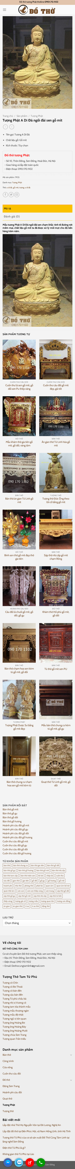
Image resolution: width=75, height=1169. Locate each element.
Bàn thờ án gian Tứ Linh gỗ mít (19, 500)
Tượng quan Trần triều (14, 1038)
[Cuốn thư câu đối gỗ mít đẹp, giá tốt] (55, 359)
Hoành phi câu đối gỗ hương (17, 837)
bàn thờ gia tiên (37, 865)
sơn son (21, 891)
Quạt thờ (7, 1098)
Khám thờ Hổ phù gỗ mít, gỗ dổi (55, 613)
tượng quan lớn (47, 901)
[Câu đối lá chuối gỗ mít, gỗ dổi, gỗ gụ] (19, 586)
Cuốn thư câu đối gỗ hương (17, 853)
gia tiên (26, 880)
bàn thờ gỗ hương (25, 870)
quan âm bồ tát (63, 885)
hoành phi (8, 885)
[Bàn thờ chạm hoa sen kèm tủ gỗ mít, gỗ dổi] (19, 643)
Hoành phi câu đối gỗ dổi (16, 833)
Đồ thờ (6, 1079)
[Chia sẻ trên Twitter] (11, 194)
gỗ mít (15, 187)
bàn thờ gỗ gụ (9, 870)
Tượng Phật (37, 115)
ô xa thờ (35, 906)
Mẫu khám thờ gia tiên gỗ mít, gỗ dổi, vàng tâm (19, 443)
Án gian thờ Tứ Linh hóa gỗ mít (56, 443)
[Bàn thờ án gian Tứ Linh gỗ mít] (19, 473)
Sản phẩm (22, 115)
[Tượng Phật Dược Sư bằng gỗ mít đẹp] (19, 699)
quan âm (49, 885)
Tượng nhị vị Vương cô (14, 1002)
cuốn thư (59, 875)
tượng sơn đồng (63, 901)
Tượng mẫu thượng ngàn (16, 1010)
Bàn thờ (7, 1054)
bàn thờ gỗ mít (42, 870)
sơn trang (50, 891)
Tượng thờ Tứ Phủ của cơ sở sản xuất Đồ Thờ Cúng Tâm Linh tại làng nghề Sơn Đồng (36, 1139)
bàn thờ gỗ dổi (53, 865)
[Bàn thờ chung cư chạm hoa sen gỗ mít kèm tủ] (19, 756)
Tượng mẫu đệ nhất (13, 1014)
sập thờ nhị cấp (40, 896)
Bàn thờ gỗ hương (12, 821)
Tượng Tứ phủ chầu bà (14, 998)
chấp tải (49, 875)
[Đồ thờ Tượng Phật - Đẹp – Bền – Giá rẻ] (37, 9)
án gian (7, 906)
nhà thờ (18, 885)
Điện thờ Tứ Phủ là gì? (14, 1147)
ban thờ (7, 865)
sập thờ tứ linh (56, 896)
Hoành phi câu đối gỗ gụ (15, 829)
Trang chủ (8, 115)
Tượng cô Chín (10, 982)
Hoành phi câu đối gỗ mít (16, 825)
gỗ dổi (34, 880)
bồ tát (40, 875)
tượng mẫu (33, 901)
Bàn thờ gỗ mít (10, 809)
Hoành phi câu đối (12, 1092)
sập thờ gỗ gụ (9, 896)
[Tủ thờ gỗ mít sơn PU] (55, 643)
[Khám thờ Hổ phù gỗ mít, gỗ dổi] (55, 586)
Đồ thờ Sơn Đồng (46, 1164)
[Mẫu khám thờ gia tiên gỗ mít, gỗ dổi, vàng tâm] (19, 416)
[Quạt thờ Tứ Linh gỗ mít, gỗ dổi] (55, 756)
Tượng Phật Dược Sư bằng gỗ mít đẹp (19, 727)
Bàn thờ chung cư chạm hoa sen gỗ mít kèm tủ (19, 783)
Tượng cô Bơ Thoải (12, 986)
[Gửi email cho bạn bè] (16, 194)
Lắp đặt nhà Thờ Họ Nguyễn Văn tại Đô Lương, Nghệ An (32, 1125)
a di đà (9, 187)
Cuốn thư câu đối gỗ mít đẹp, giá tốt (56, 387)
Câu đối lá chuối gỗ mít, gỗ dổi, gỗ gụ (19, 613)
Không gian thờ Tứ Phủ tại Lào (18, 1154)
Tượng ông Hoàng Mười (15, 1030)
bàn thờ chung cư (20, 865)
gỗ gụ (42, 880)
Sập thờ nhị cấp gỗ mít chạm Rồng (56, 557)
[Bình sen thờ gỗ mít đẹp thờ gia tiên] (19, 529)
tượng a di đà (24, 187)
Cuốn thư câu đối (12, 1073)
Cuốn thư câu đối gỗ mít (15, 841)
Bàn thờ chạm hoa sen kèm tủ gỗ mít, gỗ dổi (19, 670)
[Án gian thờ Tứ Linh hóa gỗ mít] (55, 416)
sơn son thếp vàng (35, 891)
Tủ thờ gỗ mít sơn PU (55, 669)
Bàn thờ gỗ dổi (10, 817)
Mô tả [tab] (7, 208)
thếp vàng (8, 901)
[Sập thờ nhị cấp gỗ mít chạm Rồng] (55, 529)
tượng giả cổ (20, 901)
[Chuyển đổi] (71, 1055)
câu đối (7, 880)
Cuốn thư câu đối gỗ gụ (15, 845)
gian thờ (16, 880)
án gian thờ (17, 906)
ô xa (27, 906)
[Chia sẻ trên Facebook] (5, 194)
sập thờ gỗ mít (24, 896)
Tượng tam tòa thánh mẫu (17, 1006)
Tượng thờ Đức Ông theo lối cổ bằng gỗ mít (55, 500)
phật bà (39, 885)
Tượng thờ (8, 1111)
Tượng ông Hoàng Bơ (14, 1022)
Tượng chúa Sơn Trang (14, 1034)
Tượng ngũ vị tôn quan (14, 1018)
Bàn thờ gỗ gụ (10, 813)
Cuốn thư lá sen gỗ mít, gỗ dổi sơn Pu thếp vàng (19, 387)
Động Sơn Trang (11, 1086)
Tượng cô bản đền (12, 990)
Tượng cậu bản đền (13, 994)
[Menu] (4, 10)
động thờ (46, 906)
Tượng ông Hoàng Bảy (14, 1026)
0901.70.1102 (51, 1)
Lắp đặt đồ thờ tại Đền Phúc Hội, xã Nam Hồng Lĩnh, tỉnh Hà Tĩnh (37, 1131)
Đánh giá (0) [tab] (12, 216)
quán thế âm (9, 891)
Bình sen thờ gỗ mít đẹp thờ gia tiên (19, 557)
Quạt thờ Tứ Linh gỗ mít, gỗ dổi (55, 783)
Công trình (8, 1061)
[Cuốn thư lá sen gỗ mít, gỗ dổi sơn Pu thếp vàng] (19, 359)
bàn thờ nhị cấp (58, 870)
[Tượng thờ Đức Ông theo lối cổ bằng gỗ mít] (55, 473)
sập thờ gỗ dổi (63, 891)
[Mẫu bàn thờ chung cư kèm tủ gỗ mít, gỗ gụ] (55, 699)
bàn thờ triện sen (28, 875)
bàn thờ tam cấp (11, 875)
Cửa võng (8, 1067)
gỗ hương (52, 880)
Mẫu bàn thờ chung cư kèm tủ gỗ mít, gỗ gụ (55, 727)
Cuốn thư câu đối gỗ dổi (15, 849)
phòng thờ (29, 885)
